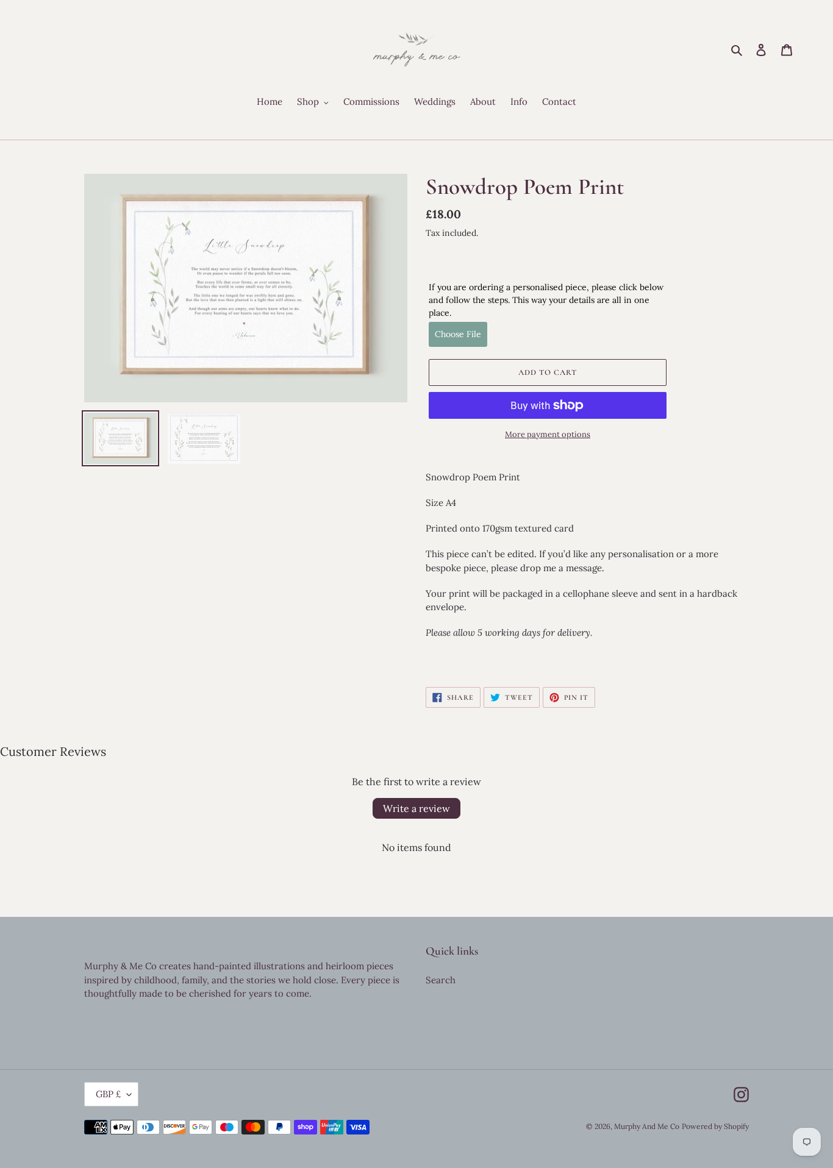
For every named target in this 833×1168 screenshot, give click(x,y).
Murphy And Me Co (646, 1126)
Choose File (458, 334)
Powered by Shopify (715, 1126)
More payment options (547, 434)
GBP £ (108, 1094)
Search (441, 980)
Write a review (416, 808)
